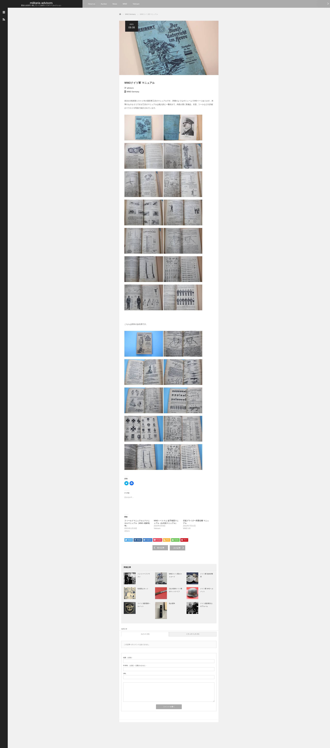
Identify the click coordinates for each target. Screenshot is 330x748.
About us (91, 4)
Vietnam (136, 4)
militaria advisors (41, 3)
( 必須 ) (127, 657)
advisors (130, 88)
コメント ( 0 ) (145, 634)
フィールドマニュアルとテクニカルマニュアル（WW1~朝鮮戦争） (137, 523)
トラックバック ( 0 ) (192, 634)
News (115, 4)
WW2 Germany (133, 92)
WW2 (125, 4)
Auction (104, 4)
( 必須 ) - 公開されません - (134, 665)
